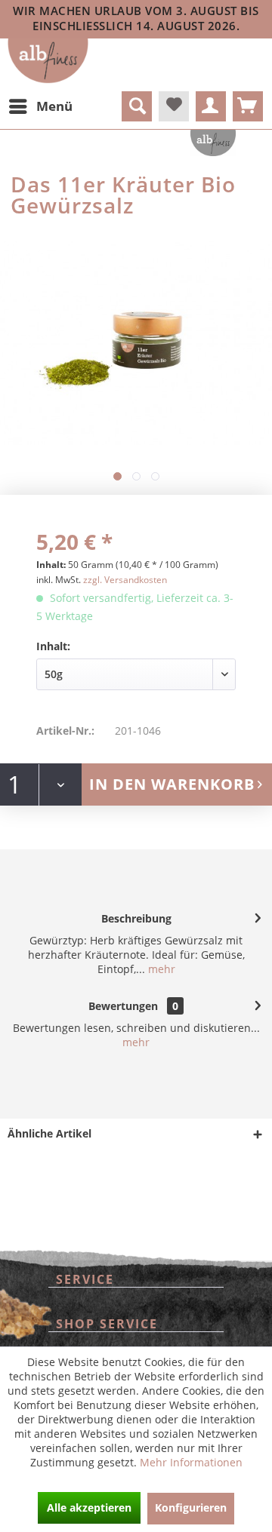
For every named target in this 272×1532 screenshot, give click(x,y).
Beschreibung (136, 918)
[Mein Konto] (211, 106)
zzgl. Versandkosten (125, 579)
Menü (54, 106)
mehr (160, 969)
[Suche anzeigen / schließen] (137, 106)
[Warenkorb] (248, 106)
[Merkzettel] (174, 106)
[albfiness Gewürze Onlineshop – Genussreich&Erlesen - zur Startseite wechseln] (48, 61)
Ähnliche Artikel (49, 1133)
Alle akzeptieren (89, 1507)
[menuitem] (40, 106)
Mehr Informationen (191, 1462)
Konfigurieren (191, 1507)
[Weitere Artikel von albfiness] (213, 143)
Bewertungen (123, 1006)
